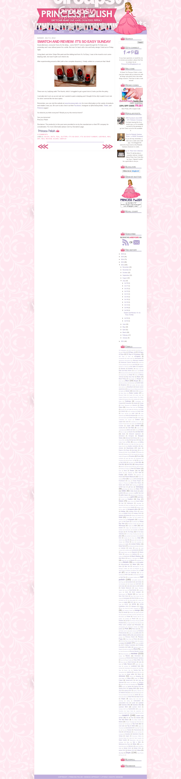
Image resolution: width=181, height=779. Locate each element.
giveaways (124, 489)
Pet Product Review (135, 620)
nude (125, 602)
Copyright (84, 32)
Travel (135, 727)
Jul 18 (126, 299)
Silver (56, 139)
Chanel (121, 403)
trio (119, 730)
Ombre (141, 606)
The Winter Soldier (136, 719)
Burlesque (140, 391)
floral (125, 470)
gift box (131, 487)
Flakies (138, 468)
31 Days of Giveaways (134, 354)
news (120, 598)
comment (139, 417)
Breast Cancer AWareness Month (135, 389)
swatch (63, 139)
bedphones (140, 372)
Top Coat (135, 724)
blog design (131, 378)
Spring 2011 (137, 686)
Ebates (140, 452)
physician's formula (132, 626)
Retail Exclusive (125, 653)
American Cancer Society (128, 362)
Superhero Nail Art (123, 713)
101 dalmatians (122, 350)
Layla (126, 544)
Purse (136, 643)
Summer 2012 (137, 705)
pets (141, 622)
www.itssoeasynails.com (73, 103)
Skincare (121, 682)
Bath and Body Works (125, 370)
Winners (130, 746)
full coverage (137, 478)
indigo (127, 527)
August (125, 278)
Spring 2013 (132, 688)
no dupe (139, 600)
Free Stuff (138, 472)
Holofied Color (122, 519)
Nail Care (128, 574)
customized (121, 429)
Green (121, 501)
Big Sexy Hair (130, 376)
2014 (122, 259)
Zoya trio (122, 755)
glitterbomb (133, 495)
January (125, 338)
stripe (124, 696)
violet (130, 738)
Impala (130, 525)
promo (141, 639)
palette (137, 612)
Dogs (139, 440)
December (126, 267)
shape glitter (130, 674)
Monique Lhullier (123, 568)
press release (123, 635)
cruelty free (122, 427)
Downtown (126, 444)
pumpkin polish (133, 641)
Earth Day (127, 452)
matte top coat (125, 560)
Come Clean (140, 415)
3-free (124, 352)
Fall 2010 (131, 462)
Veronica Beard (123, 738)
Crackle (121, 425)
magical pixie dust (125, 552)
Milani (134, 564)
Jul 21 (126, 294)
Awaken (141, 364)
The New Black (124, 719)
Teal (132, 717)
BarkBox (130, 368)
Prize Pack (128, 639)
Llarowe (123, 548)
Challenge (128, 401)
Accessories (122, 358)
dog (128, 440)
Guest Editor (139, 501)
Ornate (125, 612)
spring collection (138, 690)
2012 (122, 265)
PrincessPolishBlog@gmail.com (131, 64)
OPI (142, 608)
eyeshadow (138, 458)
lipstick (141, 546)
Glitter (64, 136)
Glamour (132, 489)
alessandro (138, 358)
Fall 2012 (121, 464)
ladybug (102, 136)
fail (126, 460)
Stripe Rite (131, 696)
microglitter (140, 562)
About (49, 32)
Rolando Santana (138, 658)
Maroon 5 (129, 558)
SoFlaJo (141, 682)
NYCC (126, 604)
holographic (131, 519)
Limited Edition (135, 544)
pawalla (127, 618)
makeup (134, 554)
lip (128, 546)
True (124, 730)
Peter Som (135, 622)
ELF (130, 454)
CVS (136, 429)
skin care (138, 680)
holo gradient (138, 517)
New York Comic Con (136, 596)
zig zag (121, 752)
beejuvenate (124, 374)
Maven (132, 560)
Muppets (137, 568)
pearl (140, 618)
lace (133, 542)
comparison (121, 419)
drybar (120, 446)
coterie (132, 423)
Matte (141, 558)
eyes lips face (129, 458)
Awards (72, 32)
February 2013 (135, 466)
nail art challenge (130, 572)
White (134, 744)
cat (131, 399)
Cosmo (127, 423)
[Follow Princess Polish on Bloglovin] (131, 172)
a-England (137, 356)
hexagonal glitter (133, 509)
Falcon (130, 460)
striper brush (139, 696)
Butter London (133, 393)
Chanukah (128, 403)
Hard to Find (122, 507)
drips (132, 444)
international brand (136, 527)
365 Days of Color (125, 356)
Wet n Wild (137, 742)
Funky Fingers (137, 480)
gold (132, 497)
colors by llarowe (130, 415)
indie (135, 525)
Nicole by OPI (123, 600)
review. (120, 656)
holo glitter (129, 517)
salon (137, 664)
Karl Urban (139, 540)
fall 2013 (129, 464)
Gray (138, 499)
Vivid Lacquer (137, 738)
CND (142, 409)
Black (47, 136)
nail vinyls (122, 586)
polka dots (138, 632)
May (124, 327)
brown (127, 391)
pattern (120, 618)
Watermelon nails (134, 740)
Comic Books (123, 417)
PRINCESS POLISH (76, 777)
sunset (140, 709)
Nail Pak (122, 577)
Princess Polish (130, 637)
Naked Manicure (126, 588)
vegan (127, 736)
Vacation (127, 734)
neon (126, 592)
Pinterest (40, 108)
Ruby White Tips (138, 660)
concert (129, 419)
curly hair (139, 427)
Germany (134, 484)
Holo (120, 517)
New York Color (123, 596)
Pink (126, 629)
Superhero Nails (134, 713)
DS (125, 446)
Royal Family (128, 660)
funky (129, 480)
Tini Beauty (127, 723)
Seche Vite (127, 670)
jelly (120, 536)
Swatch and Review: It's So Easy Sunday (74, 41)
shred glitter (122, 678)
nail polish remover (137, 579)
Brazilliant (130, 387)
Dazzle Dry (132, 431)
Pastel (128, 616)
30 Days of (131, 352)
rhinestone (137, 656)
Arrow (129, 364)
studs (140, 698)
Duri (141, 450)
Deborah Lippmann (135, 434)
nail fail (134, 574)
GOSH (122, 499)
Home (40, 32)
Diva (141, 438)
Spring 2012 (122, 688)
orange (137, 610)
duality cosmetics (133, 446)
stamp (131, 692)
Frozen (130, 478)
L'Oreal (127, 542)
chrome (122, 409)
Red (43, 139)
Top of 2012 (131, 726)
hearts (132, 507)
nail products (129, 582)
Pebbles (121, 620)
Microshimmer (125, 564)
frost (124, 479)
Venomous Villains (136, 736)
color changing (131, 411)
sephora (129, 672)
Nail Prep (121, 582)
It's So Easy (74, 136)
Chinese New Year (130, 407)
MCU (120, 562)
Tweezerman (137, 730)
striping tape (132, 698)
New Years (138, 594)
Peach (134, 618)
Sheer (139, 674)
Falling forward (139, 464)
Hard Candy (139, 505)
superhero (138, 711)
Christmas (140, 407)
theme (121, 722)
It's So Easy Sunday (89, 136)
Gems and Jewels (124, 484)
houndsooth (135, 521)
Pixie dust (135, 628)
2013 (122, 262)
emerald (135, 454)
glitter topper (124, 495)
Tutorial (129, 730)
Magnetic (134, 552)
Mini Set (127, 566)
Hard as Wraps (129, 505)
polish (142, 628)
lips (137, 546)
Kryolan (120, 542)
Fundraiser (122, 480)
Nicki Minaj (140, 598)
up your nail (137, 732)
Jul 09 (126, 307)
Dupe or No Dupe (124, 450)
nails (128, 586)
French (121, 476)
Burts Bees (124, 393)
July (124, 280)
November (126, 270)
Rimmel (128, 658)
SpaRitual (133, 684)
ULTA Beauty (127, 732)
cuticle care (129, 429)
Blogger (139, 378)
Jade (140, 533)
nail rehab (138, 582)
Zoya (128, 752)
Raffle (129, 647)
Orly (120, 612)
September (126, 275)
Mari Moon (122, 558)
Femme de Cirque (124, 468)
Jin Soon (132, 538)
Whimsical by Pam (124, 744)
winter (136, 746)
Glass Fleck (139, 489)
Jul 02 (126, 321)
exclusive (121, 458)
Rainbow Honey (138, 647)
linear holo (122, 546)
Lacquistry (138, 542)
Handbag (139, 503)
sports (123, 686)
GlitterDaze (140, 495)
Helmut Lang (140, 507)
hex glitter (122, 509)
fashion (122, 466)
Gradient (130, 499)
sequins (136, 672)
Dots (53, 136)
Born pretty (132, 385)
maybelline (139, 560)
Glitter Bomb (134, 491)
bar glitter (133, 366)
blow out (121, 380)
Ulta (120, 732)
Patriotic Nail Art (137, 616)
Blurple (136, 381)
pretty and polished (135, 635)
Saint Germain (132, 662)
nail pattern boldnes (133, 577)
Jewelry (126, 538)
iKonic (140, 523)
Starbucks (125, 694)
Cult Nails (131, 427)
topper (140, 725)
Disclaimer (98, 32)
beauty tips (133, 372)
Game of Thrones (123, 482)
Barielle (123, 368)
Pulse (126, 641)
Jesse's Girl (135, 536)
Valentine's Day (137, 734)
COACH (123, 411)
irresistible (135, 529)
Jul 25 (126, 288)
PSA (122, 641)
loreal (136, 548)
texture (138, 717)
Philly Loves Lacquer (125, 624)
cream (128, 425)
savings (126, 666)
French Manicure (130, 476)
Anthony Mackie (123, 364)
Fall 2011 (138, 462)
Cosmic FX (121, 423)
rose (122, 660)
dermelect (121, 436)
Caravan (126, 399)
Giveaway (139, 487)
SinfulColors (129, 680)
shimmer (122, 676)
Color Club (140, 411)
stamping (137, 692)
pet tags (128, 622)
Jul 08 (126, 310)
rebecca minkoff (128, 649)
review (49, 139)
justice (133, 540)
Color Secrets (124, 413)
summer (140, 703)
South (127, 684)
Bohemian (131, 382)
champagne (138, 401)
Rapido (120, 649)
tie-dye (120, 723)
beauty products (125, 372)
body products (123, 382)
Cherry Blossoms (125, 405)
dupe (139, 448)
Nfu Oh (134, 598)
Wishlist (60, 32)
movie (131, 568)
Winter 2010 (127, 748)
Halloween (130, 503)
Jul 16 (126, 302)
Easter (134, 452)
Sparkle (140, 684)
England (125, 456)
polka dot (131, 632)
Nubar (120, 602)
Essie (139, 456)
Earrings (121, 452)
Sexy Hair (121, 674)
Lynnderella (135, 550)
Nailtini (141, 586)
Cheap (141, 403)
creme (137, 425)
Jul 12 (126, 305)
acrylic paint (130, 358)
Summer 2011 (126, 705)
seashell (134, 668)
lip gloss (133, 546)
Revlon (128, 656)
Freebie (121, 474)
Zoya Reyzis (140, 752)
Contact (110, 32)
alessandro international (125, 360)
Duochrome (130, 448)
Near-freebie (132, 590)
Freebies (130, 474)
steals (136, 694)
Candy (130, 395)
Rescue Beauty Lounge (136, 651)
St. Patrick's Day (123, 692)
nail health (140, 574)
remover (126, 651)
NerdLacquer (122, 594)
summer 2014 (136, 707)
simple (135, 678)
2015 (122, 256)
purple (129, 643)
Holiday (123, 511)
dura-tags (134, 450)
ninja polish (132, 600)
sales (120, 664)
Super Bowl (130, 711)
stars (131, 694)
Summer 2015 (122, 709)
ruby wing (123, 662)
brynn (134, 391)
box (124, 387)
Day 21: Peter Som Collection (134, 151)
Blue (127, 381)
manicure (126, 556)
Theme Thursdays (130, 721)
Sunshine (121, 711)
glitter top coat (139, 493)
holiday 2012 (127, 513)
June (124, 324)
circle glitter (129, 409)
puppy (122, 643)
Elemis (125, 454)
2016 (122, 254)
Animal (140, 362)
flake (132, 468)
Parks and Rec (132, 614)
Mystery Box (136, 570)
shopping (138, 676)
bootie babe (139, 382)
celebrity (136, 399)
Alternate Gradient (138, 360)
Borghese (124, 385)
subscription (137, 700)
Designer (131, 436)
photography (122, 626)
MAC (142, 550)
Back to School (124, 366)
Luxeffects (127, 550)
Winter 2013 (131, 750)
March (125, 332)
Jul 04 (126, 318)
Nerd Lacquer (136, 592)
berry (136, 374)
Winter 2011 (137, 748)
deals (123, 434)
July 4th (127, 540)
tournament (129, 727)
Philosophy (138, 624)
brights (122, 391)
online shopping (134, 608)
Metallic (126, 562)
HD (128, 507)
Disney (135, 438)
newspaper (126, 598)
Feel (142, 466)
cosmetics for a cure (136, 421)
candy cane (138, 395)
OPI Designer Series (127, 610)
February (125, 335)
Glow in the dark (124, 497)
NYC (132, 602)
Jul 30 (126, 283)
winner (124, 746)
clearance (136, 409)
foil (58, 136)
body (142, 380)
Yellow (139, 750)
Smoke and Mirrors (131, 682)
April (124, 329)
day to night (124, 431)
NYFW (134, 604)
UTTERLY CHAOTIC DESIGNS (112, 777)
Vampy (121, 736)
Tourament (121, 727)
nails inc (134, 586)
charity (135, 403)
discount (128, 438)
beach (135, 370)
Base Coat (138, 368)
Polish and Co (123, 631)
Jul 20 (126, 296)
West (128, 742)
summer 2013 (123, 707)
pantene (125, 614)
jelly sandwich (127, 536)
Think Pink (139, 721)
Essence (132, 456)
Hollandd (139, 515)
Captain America (123, 397)
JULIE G (121, 540)
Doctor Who (122, 440)
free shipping (128, 472)
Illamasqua (122, 525)
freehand (139, 474)
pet (127, 620)
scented (121, 668)
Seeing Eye (137, 670)
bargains (140, 366)
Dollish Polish (122, 442)
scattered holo (135, 666)
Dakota (141, 429)
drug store (138, 444)
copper (121, 421)
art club (135, 364)
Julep (138, 538)
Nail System (131, 584)
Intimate (121, 529)
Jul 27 (126, 286)
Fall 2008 (123, 462)
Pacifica (132, 612)
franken (120, 472)
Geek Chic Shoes (136, 482)
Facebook (77, 105)
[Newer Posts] (43, 148)
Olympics (134, 606)
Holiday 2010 (133, 511)
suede (133, 702)
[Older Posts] (107, 148)
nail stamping (122, 584)
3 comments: (42, 134)
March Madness (136, 556)
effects (120, 454)
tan (127, 717)
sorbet (122, 684)
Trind (140, 727)
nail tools (138, 584)
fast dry (128, 466)
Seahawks (127, 668)
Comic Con (132, 417)
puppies (141, 641)
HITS (142, 509)
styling (128, 700)
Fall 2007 (141, 460)
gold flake (140, 497)
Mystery (129, 570)
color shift (135, 413)
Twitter (106, 105)
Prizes (135, 639)
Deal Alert (140, 432)
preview (120, 637)
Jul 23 (126, 291)
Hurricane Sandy (132, 523)
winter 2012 (122, 750)
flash (120, 470)
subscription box (124, 702)
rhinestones (121, 658)
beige (130, 374)
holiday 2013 (137, 513)
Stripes (123, 698)
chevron (134, 405)
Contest (137, 419)
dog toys (133, 440)
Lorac (130, 548)
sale (140, 662)
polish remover (132, 631)
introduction (128, 529)
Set (141, 672)
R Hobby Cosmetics (129, 645)
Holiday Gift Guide (124, 515)
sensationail (122, 672)
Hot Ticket (126, 521)
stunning (121, 700)
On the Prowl (124, 608)
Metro (134, 562)
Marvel (136, 558)
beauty (141, 370)
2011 (122, 341)
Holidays (133, 515)
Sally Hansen (128, 664)
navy (126, 590)
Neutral (130, 594)
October (125, 272)
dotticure (135, 442)
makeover (127, 554)
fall (135, 460)
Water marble (123, 740)
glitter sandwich (129, 493)
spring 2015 (127, 690)
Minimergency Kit (137, 566)
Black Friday (122, 378)
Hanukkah (121, 505)
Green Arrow (131, 501)
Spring (129, 686)
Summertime (132, 709)
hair (122, 503)
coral (126, 421)
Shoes (131, 676)
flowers (132, 470)
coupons (138, 423)
